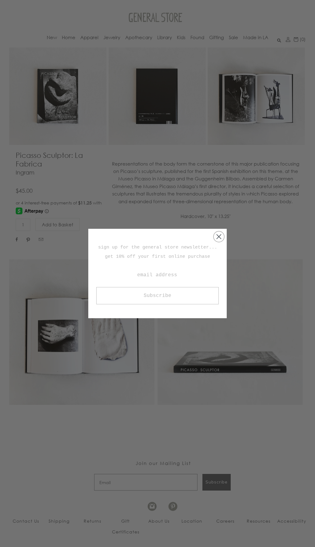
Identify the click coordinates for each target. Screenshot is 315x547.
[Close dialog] (218, 236)
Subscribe (157, 295)
